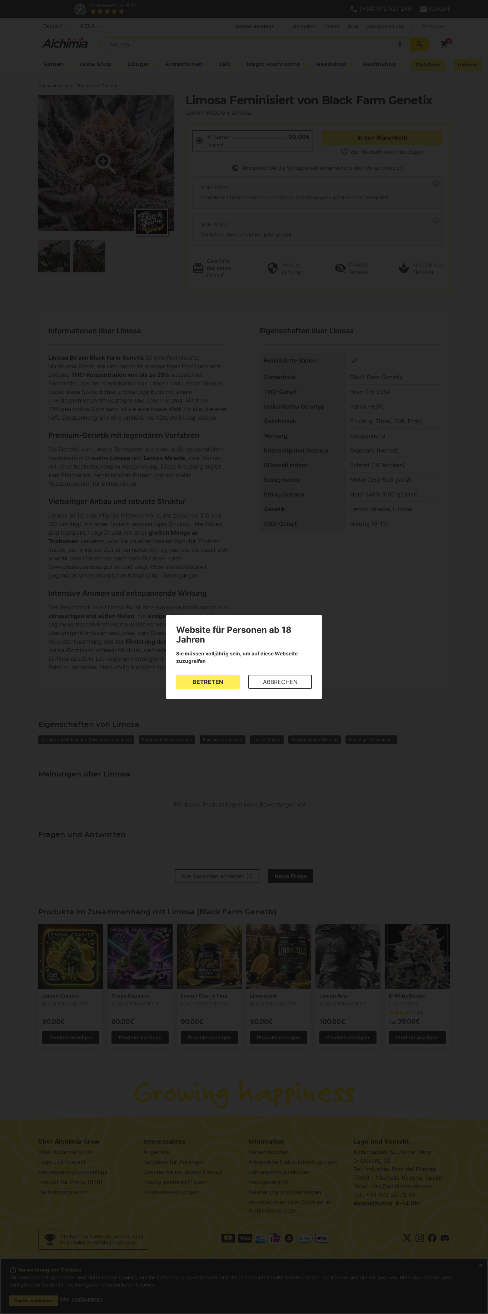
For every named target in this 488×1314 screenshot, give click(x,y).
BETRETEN (208, 681)
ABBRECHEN (280, 681)
